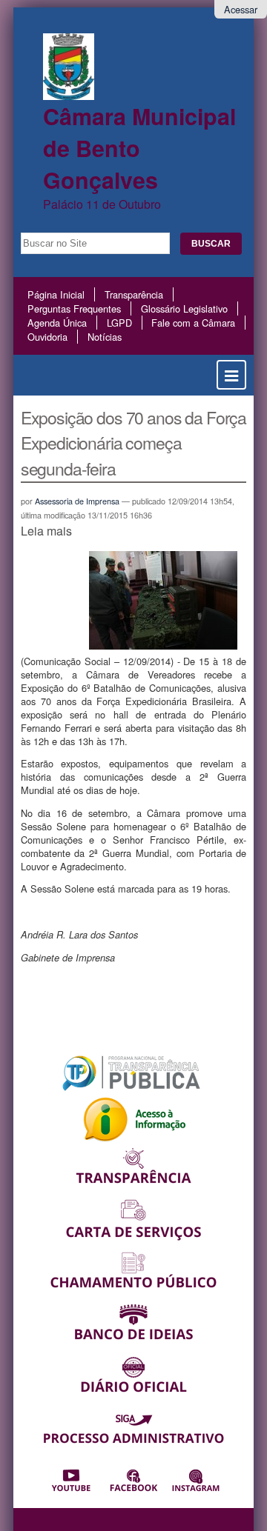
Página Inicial (56, 294)
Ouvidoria (47, 337)
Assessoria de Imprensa (77, 501)
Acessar (240, 9)
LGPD (119, 323)
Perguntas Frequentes (74, 308)
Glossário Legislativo (184, 308)
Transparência (134, 294)
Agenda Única (57, 323)
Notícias (105, 337)
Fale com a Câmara (193, 323)
